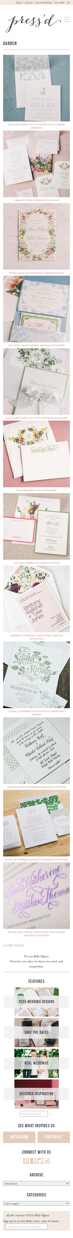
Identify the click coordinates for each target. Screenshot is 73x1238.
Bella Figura (41, 956)
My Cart (62, 3)
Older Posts (13, 945)
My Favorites (44, 3)
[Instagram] (47, 1163)
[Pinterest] (26, 1163)
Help (19, 3)
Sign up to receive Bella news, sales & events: (31, 1221)
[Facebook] (33, 1163)
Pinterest (53, 1137)
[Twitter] (40, 1163)
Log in (29, 3)
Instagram (19, 1137)
